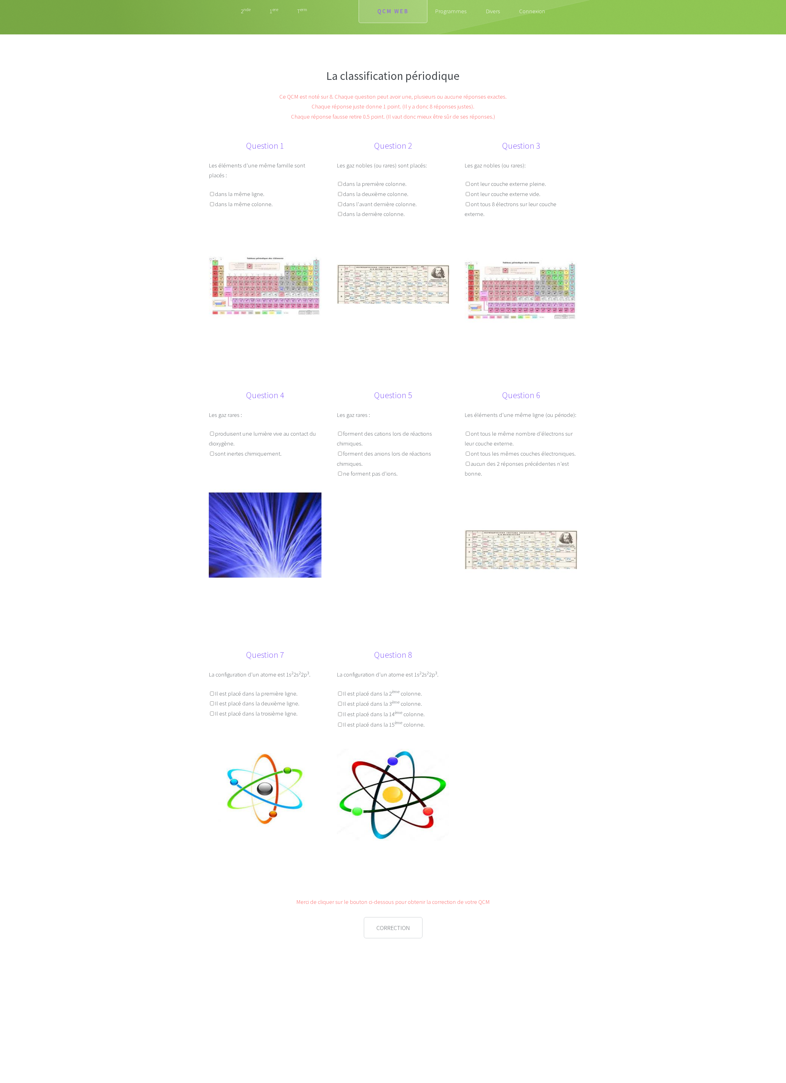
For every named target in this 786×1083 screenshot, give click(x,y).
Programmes (451, 11)
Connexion (532, 11)
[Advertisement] (265, 986)
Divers (493, 11)
